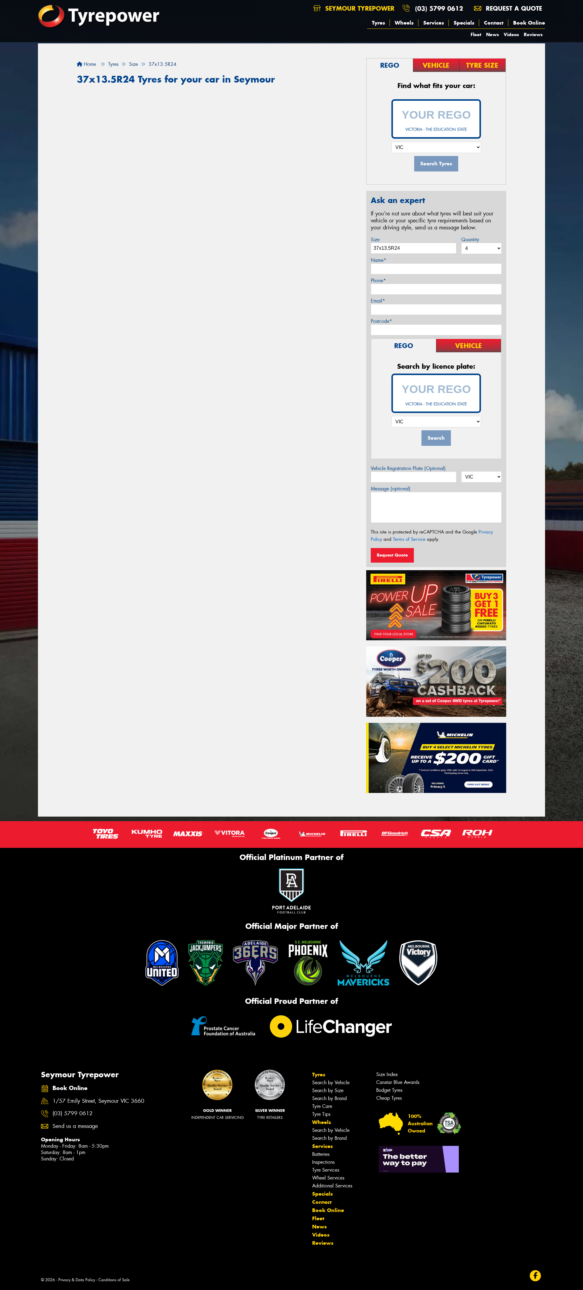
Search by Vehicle (330, 1082)
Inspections (323, 1162)
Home (89, 64)
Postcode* (381, 321)
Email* (378, 301)
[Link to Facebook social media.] (535, 1276)
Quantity (470, 239)
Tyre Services (325, 1170)
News (492, 34)
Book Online (529, 22)
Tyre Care (322, 1106)
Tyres (378, 22)
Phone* (378, 280)
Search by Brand (329, 1098)
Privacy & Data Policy (76, 1279)
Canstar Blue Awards (397, 1082)
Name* (378, 260)
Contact (493, 22)
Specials (464, 22)
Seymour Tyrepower (358, 8)
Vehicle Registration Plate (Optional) (408, 468)
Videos (511, 34)
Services (433, 22)
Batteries (320, 1154)
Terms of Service (409, 539)
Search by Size (327, 1090)
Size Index (387, 1074)
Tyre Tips (321, 1114)
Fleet (476, 34)
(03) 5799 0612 (439, 8)
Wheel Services (328, 1178)
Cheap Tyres (389, 1098)
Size (375, 239)
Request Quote (392, 555)
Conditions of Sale (114, 1279)
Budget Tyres (389, 1090)
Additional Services (332, 1186)
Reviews (533, 34)
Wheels (404, 22)
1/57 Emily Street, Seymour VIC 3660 (98, 1101)
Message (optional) (391, 489)
